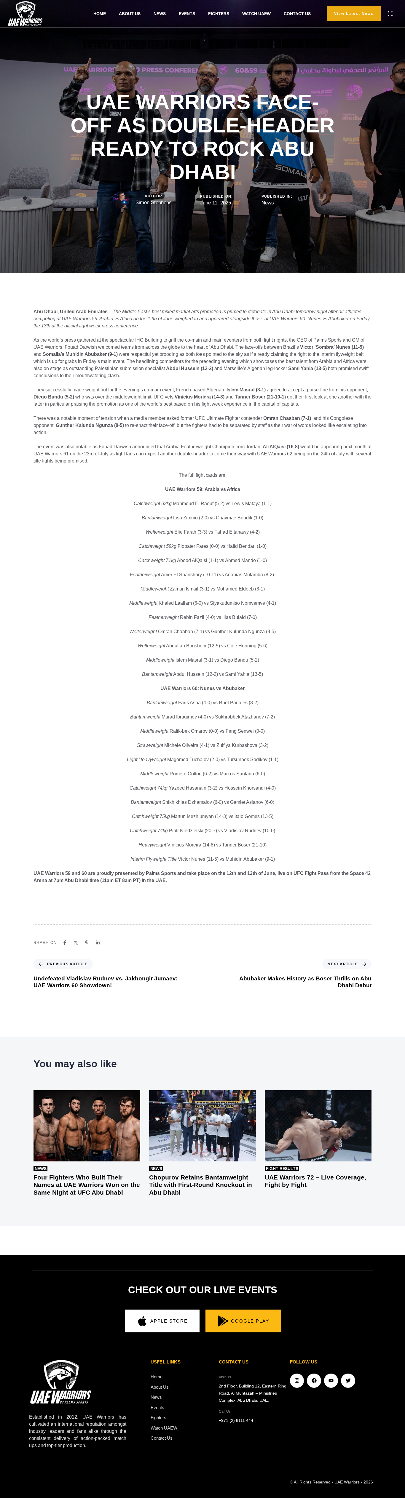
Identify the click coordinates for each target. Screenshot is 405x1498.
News (268, 203)
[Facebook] (314, 1381)
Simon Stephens (153, 202)
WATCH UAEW (256, 13)
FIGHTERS (218, 13)
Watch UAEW (164, 1427)
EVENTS (187, 13)
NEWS (160, 13)
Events (157, 1407)
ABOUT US (130, 13)
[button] (391, 13)
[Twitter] (348, 1381)
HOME (99, 13)
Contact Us (162, 1438)
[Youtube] (331, 1381)
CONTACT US (297, 13)
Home (156, 1376)
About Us (160, 1387)
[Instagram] (297, 1381)
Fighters (158, 1417)
